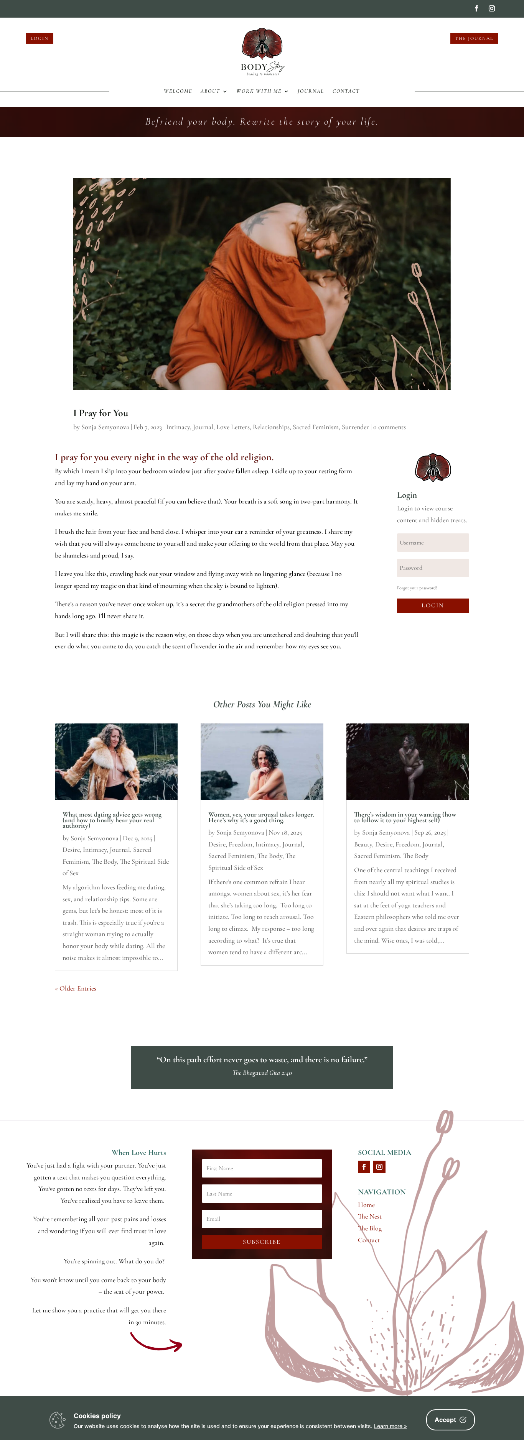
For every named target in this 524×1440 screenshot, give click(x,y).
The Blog (370, 1228)
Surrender (355, 427)
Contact (346, 91)
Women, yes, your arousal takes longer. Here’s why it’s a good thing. (261, 817)
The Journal (474, 38)
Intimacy (178, 427)
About (210, 91)
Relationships (271, 427)
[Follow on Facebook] (476, 8)
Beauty (363, 844)
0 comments (389, 427)
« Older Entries (75, 988)
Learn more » (390, 1426)
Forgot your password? (417, 587)
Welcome (178, 91)
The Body (104, 861)
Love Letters (233, 427)
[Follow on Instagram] (492, 8)
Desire (71, 849)
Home (366, 1205)
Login (40, 38)
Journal (311, 91)
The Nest (370, 1216)
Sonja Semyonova (105, 427)
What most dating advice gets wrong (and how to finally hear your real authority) (112, 820)
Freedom (240, 844)
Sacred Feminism (316, 427)
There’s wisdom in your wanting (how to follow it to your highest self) (405, 817)
